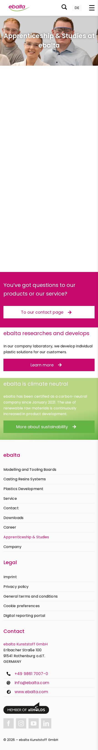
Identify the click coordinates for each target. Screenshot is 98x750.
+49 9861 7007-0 (31, 673)
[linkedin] (46, 723)
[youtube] (33, 723)
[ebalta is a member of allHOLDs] (26, 704)
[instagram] (21, 723)
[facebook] (8, 723)
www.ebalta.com (31, 692)
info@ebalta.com (32, 682)
